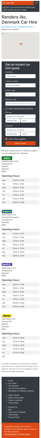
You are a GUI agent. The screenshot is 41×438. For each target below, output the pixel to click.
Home (10, 381)
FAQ (9, 409)
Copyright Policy (10, 434)
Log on (5, 7)
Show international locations (21, 109)
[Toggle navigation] (36, 3)
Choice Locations (15, 400)
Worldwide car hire (9, 27)
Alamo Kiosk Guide (15, 398)
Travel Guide (13, 403)
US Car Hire (8, 3)
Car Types (12, 383)
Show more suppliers (17, 139)
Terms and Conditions (17, 412)
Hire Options (13, 386)
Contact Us (12, 407)
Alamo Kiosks (13, 395)
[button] (20, 43)
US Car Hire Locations (17, 388)
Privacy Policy (14, 417)
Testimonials (13, 415)
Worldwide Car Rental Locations (21, 391)
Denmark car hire (25, 27)
